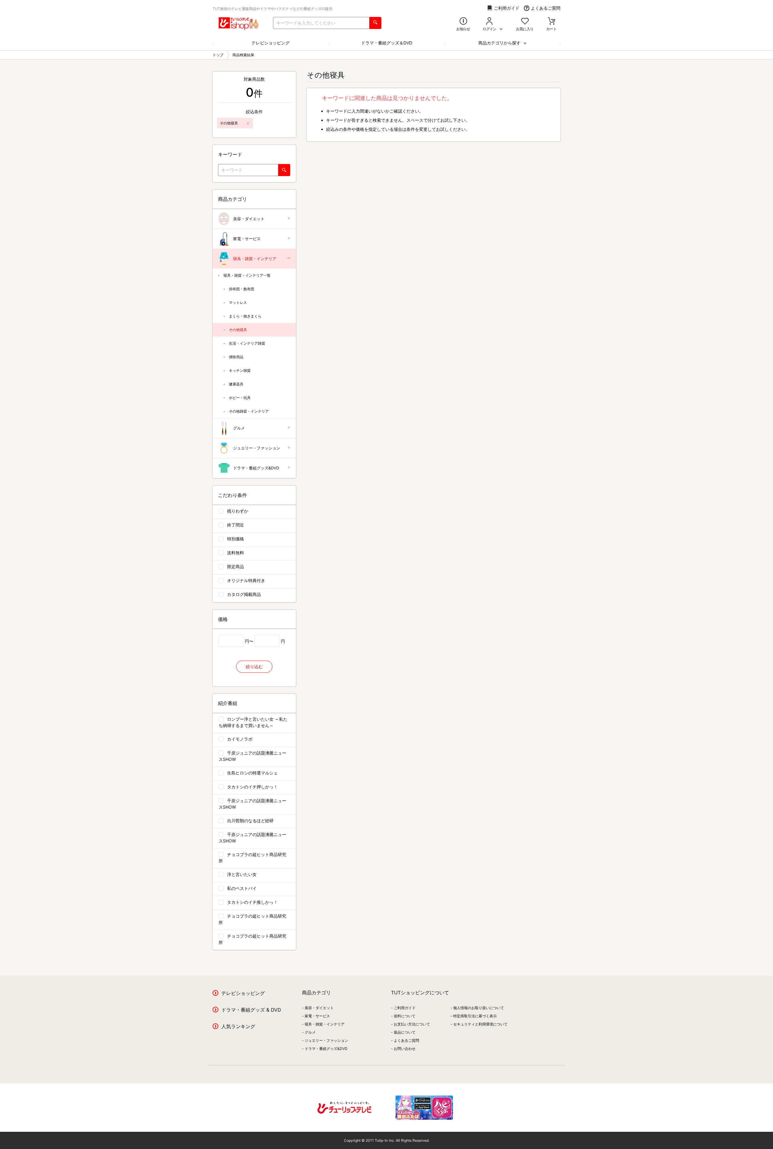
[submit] (375, 23)
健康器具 (236, 384)
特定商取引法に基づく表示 (475, 1016)
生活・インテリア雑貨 (247, 343)
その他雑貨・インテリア (249, 411)
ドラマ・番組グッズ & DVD (251, 1010)
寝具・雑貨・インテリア (254, 258)
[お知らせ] (463, 21)
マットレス (238, 302)
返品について (404, 1032)
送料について (404, 1016)
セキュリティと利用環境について (480, 1024)
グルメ (239, 428)
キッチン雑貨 (240, 370)
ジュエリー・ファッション (256, 448)
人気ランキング (238, 1026)
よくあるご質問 (545, 8)
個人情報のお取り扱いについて (478, 1008)
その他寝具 (238, 329)
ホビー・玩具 (240, 397)
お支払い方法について (412, 1024)
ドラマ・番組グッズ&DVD (256, 467)
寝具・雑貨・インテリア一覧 (247, 275)
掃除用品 (236, 357)
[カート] (551, 21)
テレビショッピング (271, 42)
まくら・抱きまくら (245, 316)
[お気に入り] (525, 21)
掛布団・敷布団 (241, 289)
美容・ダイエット (249, 218)
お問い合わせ (404, 1048)
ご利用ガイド (506, 8)
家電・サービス (247, 238)
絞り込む (254, 666)
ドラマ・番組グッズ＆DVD (386, 42)
